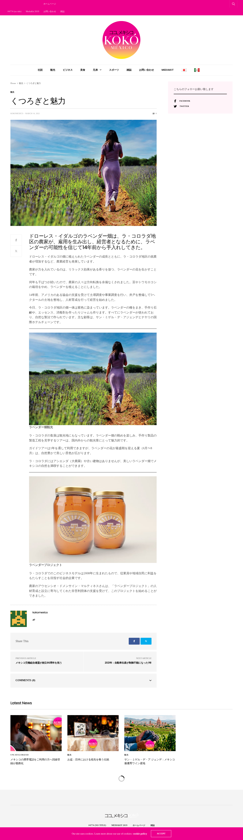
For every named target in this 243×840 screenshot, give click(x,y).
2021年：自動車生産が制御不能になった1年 (128, 662)
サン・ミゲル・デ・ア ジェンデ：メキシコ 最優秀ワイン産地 (149, 761)
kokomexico (16, 113)
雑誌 (62, 11)
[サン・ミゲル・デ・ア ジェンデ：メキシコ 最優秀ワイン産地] (150, 733)
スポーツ (114, 70)
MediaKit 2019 (32, 11)
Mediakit (168, 70)
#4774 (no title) (14, 11)
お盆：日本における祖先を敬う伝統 (88, 759)
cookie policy (140, 833)
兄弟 (95, 70)
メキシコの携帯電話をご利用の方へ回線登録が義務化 (35, 761)
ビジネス (68, 70)
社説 (40, 70)
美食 (82, 70)
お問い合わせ (49, 11)
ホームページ (49, 4)
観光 (52, 70)
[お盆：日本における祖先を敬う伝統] (93, 733)
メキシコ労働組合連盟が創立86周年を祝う (39, 662)
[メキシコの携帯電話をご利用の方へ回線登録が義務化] (36, 733)
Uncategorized (19, 755)
